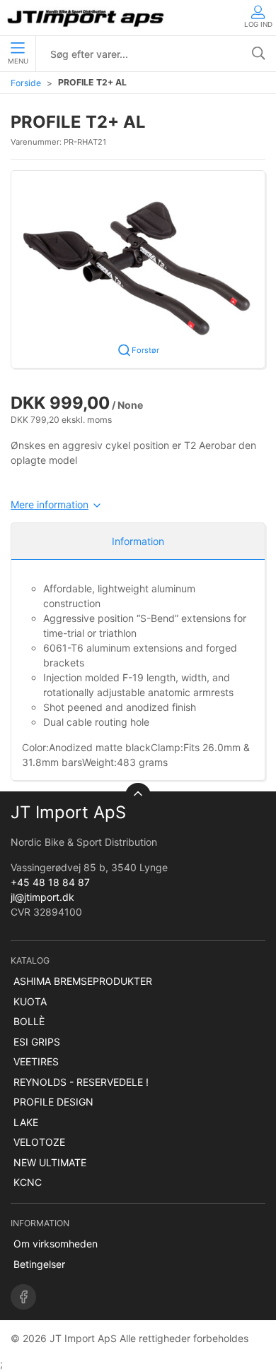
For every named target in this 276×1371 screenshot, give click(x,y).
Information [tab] (138, 541)
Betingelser (39, 1264)
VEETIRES (36, 1061)
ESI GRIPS (36, 1042)
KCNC (27, 1182)
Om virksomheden (55, 1244)
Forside (26, 83)
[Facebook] (23, 1297)
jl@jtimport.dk (42, 897)
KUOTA (30, 1001)
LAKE (25, 1122)
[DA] (86, 17)
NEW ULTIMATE (49, 1162)
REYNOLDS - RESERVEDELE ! (81, 1082)
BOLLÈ (29, 1021)
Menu (18, 61)
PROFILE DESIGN (53, 1102)
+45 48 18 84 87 (50, 882)
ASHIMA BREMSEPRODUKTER (82, 981)
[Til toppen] (138, 795)
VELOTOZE (39, 1142)
